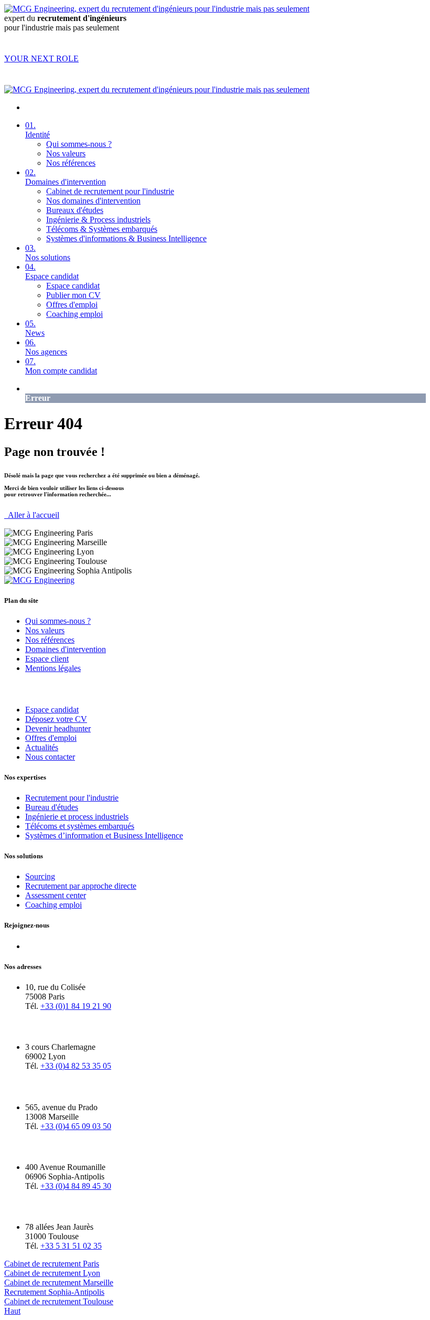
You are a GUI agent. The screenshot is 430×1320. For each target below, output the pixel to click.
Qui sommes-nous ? (79, 144)
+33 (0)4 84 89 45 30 (75, 1185)
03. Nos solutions (47, 252)
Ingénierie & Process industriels (98, 219)
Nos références (70, 162)
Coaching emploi (74, 314)
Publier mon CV (73, 295)
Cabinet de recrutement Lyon (52, 1273)
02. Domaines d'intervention (65, 177)
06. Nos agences (46, 347)
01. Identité (37, 130)
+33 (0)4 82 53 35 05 (75, 1065)
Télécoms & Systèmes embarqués (101, 229)
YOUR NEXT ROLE (41, 58)
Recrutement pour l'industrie (72, 797)
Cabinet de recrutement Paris (51, 1263)
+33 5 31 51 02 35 (71, 1245)
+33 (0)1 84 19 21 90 (75, 1006)
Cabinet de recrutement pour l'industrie (110, 191)
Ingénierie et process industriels (76, 816)
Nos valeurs (65, 153)
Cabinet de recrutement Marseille (58, 1282)
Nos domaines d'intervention (93, 200)
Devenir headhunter (58, 728)
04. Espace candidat (52, 271)
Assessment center (55, 895)
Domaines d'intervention (65, 649)
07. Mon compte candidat (61, 366)
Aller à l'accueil (31, 514)
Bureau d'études (51, 807)
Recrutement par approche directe (80, 885)
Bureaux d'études (74, 210)
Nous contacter (50, 756)
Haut (12, 1310)
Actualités (41, 747)
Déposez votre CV (56, 719)
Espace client (47, 658)
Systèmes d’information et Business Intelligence (104, 835)
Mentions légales (53, 668)
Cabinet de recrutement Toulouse (58, 1301)
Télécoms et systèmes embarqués (79, 826)
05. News (35, 328)
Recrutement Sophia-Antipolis (54, 1291)
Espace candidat (73, 285)
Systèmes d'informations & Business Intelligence (126, 238)
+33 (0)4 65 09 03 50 (75, 1126)
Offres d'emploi (72, 304)
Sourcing (40, 876)
